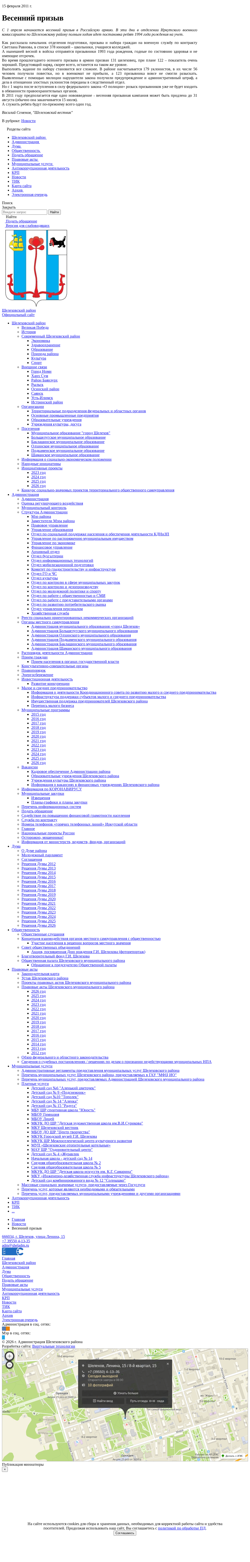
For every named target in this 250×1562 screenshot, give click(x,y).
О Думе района (34, 851)
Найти (54, 212)
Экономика (40, 341)
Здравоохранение (45, 345)
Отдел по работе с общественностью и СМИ (68, 596)
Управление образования (52, 530)
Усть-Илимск (42, 398)
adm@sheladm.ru (15, 1245)
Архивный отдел (45, 552)
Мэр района (41, 516)
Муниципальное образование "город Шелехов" (70, 433)
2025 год (38, 481)
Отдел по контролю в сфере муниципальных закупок (75, 582)
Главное (28, 829)
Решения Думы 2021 (38, 903)
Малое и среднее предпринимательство (54, 688)
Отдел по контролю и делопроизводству (64, 587)
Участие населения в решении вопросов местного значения (81, 943)
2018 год (38, 727)
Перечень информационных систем (51, 807)
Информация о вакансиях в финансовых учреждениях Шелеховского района (95, 785)
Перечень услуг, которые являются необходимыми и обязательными (78, 1189)
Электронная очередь (20, 1320)
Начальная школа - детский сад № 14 (61, 1158)
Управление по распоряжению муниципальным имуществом (82, 538)
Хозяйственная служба (50, 613)
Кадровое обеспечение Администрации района (70, 771)
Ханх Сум (39, 376)
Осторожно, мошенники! (42, 837)
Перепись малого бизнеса (52, 705)
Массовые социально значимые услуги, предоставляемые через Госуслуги (83, 1185)
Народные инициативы (41, 464)
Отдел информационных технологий (62, 560)
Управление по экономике (53, 543)
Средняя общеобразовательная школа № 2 (66, 1163)
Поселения (30, 428)
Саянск (37, 393)
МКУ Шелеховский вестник (54, 1128)
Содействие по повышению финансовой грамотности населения (75, 815)
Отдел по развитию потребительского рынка (68, 604)
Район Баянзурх (44, 380)
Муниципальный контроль (43, 508)
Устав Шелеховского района (44, 978)
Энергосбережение (37, 675)
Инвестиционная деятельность (47, 679)
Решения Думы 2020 (38, 899)
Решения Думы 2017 (38, 886)
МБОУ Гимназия (45, 1114)
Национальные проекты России (48, 833)
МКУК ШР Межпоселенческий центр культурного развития (81, 1141)
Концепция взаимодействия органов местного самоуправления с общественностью (91, 938)
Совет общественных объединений (50, 947)
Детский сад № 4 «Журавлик (55, 1154)
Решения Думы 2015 (38, 877)
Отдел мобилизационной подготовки (62, 565)
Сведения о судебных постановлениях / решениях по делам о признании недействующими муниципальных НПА (116, 1062)
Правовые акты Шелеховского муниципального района (68, 987)
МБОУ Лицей (42, 1119)
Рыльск (37, 385)
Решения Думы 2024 (38, 916)
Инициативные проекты (41, 468)
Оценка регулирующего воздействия (52, 503)
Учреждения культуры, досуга (56, 424)
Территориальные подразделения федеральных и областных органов (88, 411)
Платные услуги (35, 1084)
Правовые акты (25, 969)
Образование (42, 349)
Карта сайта (12, 1311)
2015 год (38, 714)
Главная (8, 1258)
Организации (32, 406)
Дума (16, 846)
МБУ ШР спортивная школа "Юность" (63, 1110)
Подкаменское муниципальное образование (67, 450)
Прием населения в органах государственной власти (75, 661)
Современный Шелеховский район (50, 336)
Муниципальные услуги (32, 1066)
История (28, 332)
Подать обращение (37, 811)
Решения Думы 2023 (38, 912)
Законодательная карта (40, 974)
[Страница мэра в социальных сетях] (3, 1337)
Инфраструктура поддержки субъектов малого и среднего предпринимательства (98, 697)
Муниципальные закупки (42, 793)
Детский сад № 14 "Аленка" (54, 1101)
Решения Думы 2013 (38, 868)
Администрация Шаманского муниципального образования (81, 648)
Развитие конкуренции (50, 683)
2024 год (38, 477)
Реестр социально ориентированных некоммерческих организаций (77, 618)
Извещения (40, 798)
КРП (16, 1202)
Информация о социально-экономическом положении (66, 459)
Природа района (45, 354)
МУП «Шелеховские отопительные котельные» (71, 1145)
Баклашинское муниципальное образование (67, 442)
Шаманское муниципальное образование (65, 455)
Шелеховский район (29, 323)
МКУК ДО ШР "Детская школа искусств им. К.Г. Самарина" (82, 1171)
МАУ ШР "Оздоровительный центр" (62, 1150)
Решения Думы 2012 (38, 864)
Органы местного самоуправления (50, 622)
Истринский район (47, 402)
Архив (7, 1315)
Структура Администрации (44, 512)
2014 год (38, 1044)
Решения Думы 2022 (38, 908)
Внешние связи (34, 367)
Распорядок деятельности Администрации (57, 653)
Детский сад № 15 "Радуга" (54, 1106)
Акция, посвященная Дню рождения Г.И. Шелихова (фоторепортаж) (88, 952)
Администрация (25, 494)
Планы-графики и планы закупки (59, 802)
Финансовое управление (52, 547)
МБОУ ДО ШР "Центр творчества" (60, 1132)
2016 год (38, 719)
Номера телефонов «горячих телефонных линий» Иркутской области (79, 824)
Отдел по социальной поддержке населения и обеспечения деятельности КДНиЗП (100, 534)
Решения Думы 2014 (38, 873)
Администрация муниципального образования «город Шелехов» (85, 626)
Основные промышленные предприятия (65, 415)
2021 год (38, 741)
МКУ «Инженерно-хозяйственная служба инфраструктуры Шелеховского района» (100, 1176)
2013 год (38, 1048)
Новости (28, 121)
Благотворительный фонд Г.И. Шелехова (55, 956)
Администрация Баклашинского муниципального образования (83, 644)
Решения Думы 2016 (38, 881)
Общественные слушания (42, 934)
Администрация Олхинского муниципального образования (81, 635)
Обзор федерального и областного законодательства (64, 1057)
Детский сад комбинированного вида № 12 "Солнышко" (78, 1180)
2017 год (38, 723)
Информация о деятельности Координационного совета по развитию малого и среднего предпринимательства (123, 692)
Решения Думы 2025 (38, 921)
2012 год (38, 1053)
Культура (38, 358)
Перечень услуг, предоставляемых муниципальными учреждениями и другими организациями (100, 1193)
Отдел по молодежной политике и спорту (66, 591)
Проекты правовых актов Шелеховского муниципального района (76, 982)
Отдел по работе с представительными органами (72, 600)
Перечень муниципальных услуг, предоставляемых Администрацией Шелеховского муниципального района (112, 1079)
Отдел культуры (44, 578)
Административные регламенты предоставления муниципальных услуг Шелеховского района (100, 1070)
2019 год (38, 732)
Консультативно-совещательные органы (54, 666)
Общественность (26, 930)
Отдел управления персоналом (57, 609)
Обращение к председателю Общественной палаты (74, 965)
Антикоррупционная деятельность (40, 1198)
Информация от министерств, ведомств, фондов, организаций (73, 842)
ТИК (16, 1207)
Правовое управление (49, 525)
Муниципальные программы (45, 710)
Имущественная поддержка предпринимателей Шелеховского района (89, 701)
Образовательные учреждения (56, 420)
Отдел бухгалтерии (47, 556)
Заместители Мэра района (53, 521)
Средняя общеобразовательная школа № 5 (66, 1167)
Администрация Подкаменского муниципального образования (83, 640)
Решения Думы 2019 (38, 895)
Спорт (36, 363)
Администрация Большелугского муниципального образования (84, 631)
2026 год (38, 486)
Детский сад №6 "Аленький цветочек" (63, 1088)
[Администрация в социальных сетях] (4, 1329)
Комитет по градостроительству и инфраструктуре (73, 569)
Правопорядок (33, 670)
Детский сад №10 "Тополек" (55, 1097)
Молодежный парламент (42, 855)
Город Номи (41, 371)
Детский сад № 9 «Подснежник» (58, 1092)
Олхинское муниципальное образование (65, 446)
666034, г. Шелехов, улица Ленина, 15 (33, 1236)
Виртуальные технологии (53, 1346)
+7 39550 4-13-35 (16, 1241)
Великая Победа (35, 327)
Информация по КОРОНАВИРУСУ (51, 789)
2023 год (38, 472)
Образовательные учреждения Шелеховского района (75, 776)
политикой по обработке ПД (182, 1528)
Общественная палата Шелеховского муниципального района (73, 960)
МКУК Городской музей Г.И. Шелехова (64, 1136)
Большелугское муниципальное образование (68, 437)
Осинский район (45, 389)
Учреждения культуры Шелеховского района (68, 780)
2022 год (38, 745)
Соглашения (31, 859)
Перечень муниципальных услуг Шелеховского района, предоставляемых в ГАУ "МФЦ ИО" (99, 1075)
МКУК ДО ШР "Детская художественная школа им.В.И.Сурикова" (87, 1123)
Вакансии (29, 767)
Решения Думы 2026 (38, 925)
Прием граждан (34, 657)
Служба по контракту (39, 820)
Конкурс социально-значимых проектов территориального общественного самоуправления (97, 490)
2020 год (38, 736)
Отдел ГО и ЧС (44, 574)
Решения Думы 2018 (38, 890)
